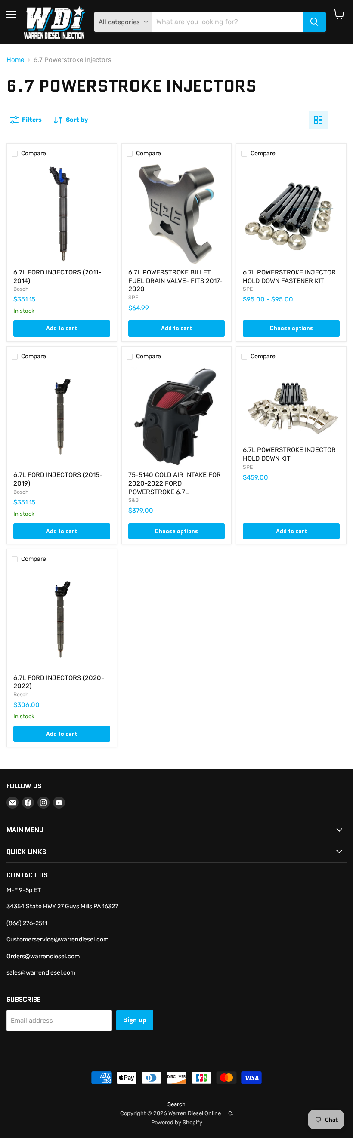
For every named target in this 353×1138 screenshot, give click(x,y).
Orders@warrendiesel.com (43, 956)
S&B (133, 500)
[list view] (337, 120)
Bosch (20, 289)
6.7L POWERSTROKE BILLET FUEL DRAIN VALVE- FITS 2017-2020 (175, 280)
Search (176, 1104)
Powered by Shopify (176, 1122)
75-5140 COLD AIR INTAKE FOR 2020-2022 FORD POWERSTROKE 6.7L (174, 483)
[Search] (314, 22)
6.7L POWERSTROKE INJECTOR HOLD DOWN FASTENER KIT (289, 276)
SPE (133, 298)
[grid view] (318, 120)
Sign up (134, 1020)
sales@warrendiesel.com (40, 972)
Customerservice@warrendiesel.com (57, 939)
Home (15, 60)
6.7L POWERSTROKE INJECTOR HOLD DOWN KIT (289, 454)
